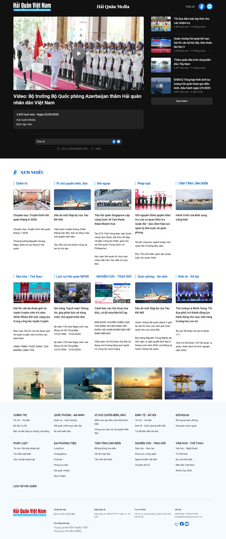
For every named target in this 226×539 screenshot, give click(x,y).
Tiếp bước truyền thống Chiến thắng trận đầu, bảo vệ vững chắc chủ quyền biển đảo (72, 233)
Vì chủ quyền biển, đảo (110, 415)
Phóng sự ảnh (61, 465)
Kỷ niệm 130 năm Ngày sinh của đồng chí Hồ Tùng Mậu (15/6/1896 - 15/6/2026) (71, 330)
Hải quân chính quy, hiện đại (68, 425)
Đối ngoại (182, 415)
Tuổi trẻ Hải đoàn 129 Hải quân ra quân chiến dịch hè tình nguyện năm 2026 (194, 346)
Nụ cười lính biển (184, 459)
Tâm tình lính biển (108, 443)
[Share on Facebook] (201, 6)
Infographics (60, 454)
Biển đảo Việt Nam (185, 465)
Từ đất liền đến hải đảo (147, 431)
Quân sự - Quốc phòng (65, 420)
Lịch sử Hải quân (25, 486)
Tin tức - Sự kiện (21, 420)
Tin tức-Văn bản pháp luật (26, 448)
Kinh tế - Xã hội (145, 415)
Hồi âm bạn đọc (103, 454)
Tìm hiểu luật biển (22, 454)
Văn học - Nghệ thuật (186, 448)
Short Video (60, 476)
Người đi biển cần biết (146, 459)
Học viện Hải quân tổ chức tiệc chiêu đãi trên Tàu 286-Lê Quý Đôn (111, 260)
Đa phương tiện (65, 443)
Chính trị (20, 415)
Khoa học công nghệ (145, 454)
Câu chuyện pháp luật (24, 459)
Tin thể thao (182, 454)
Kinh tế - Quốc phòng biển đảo (150, 425)
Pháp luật (20, 443)
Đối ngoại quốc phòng (187, 420)
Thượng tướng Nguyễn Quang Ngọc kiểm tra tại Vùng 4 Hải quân (29, 245)
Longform (59, 448)
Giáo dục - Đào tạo (144, 448)
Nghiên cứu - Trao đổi (150, 443)
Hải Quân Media (113, 6)
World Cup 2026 (184, 470)
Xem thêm (181, 101)
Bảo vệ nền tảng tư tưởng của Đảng (31, 431)
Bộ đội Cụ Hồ (20, 425)
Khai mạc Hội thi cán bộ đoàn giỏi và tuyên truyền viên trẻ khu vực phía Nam (31, 335)
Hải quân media (61, 470)
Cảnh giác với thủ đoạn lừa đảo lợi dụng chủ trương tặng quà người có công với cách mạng (113, 345)
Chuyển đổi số (142, 465)
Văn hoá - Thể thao (189, 443)
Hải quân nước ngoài (186, 425)
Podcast (58, 459)
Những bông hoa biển (105, 448)
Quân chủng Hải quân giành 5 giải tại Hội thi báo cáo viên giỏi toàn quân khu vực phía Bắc (153, 326)
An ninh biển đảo (62, 431)
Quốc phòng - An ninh (69, 415)
